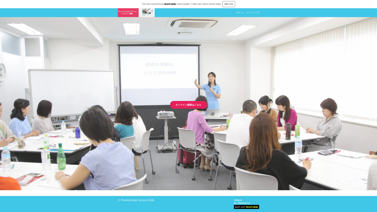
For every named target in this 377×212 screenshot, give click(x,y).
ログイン (240, 13)
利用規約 (238, 200)
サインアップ (253, 13)
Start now (228, 4)
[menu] (246, 12)
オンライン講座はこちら (188, 105)
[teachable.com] (170, 4)
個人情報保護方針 (242, 203)
